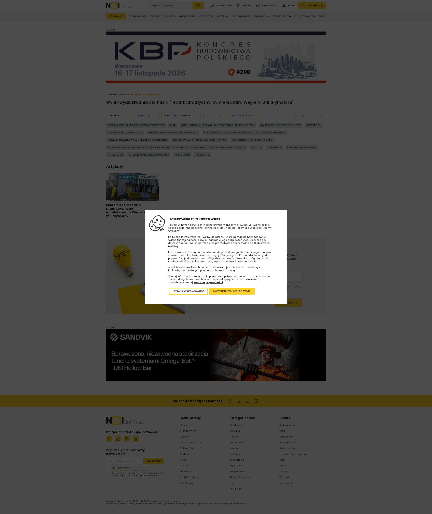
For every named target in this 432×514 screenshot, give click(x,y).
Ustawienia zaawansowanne (188, 291)
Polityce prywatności (208, 282)
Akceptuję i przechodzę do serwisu (232, 291)
